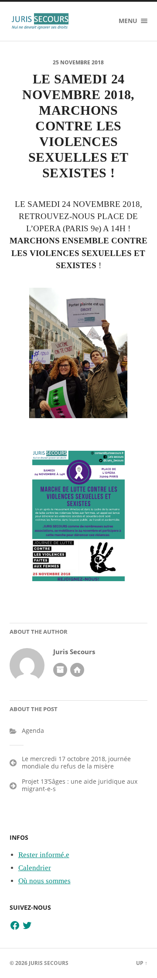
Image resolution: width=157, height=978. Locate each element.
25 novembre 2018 (78, 62)
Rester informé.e (43, 855)
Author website (77, 670)
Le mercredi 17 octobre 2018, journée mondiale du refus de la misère (76, 762)
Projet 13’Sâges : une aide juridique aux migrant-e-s (79, 785)
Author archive (60, 670)
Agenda (33, 730)
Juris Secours (74, 651)
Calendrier (34, 868)
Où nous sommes (44, 881)
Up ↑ (141, 963)
